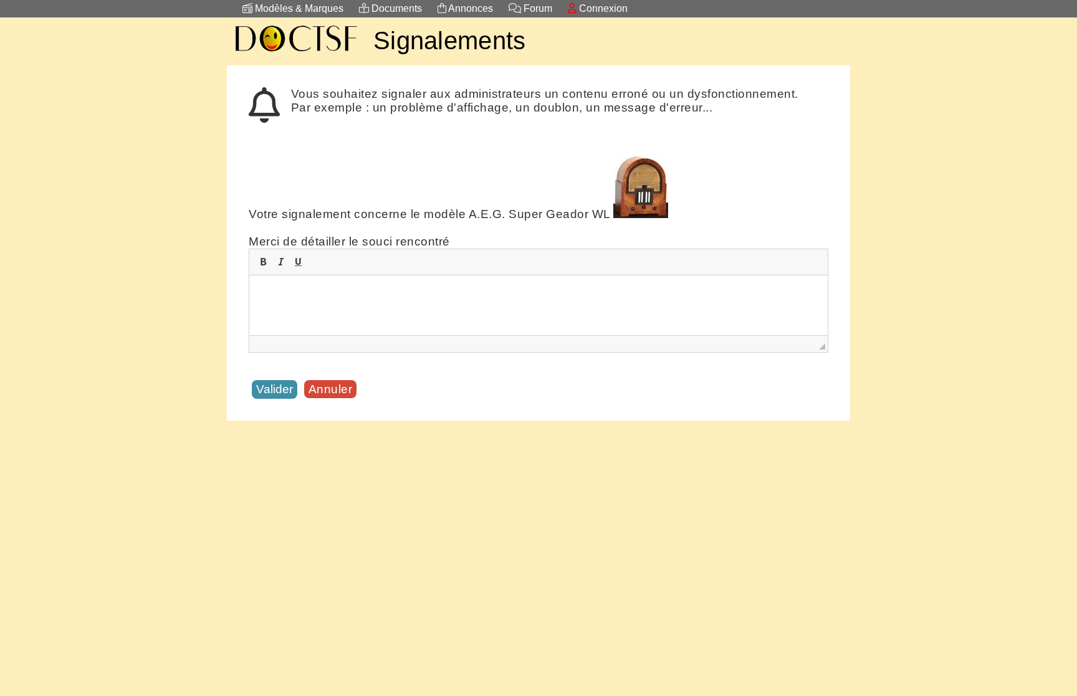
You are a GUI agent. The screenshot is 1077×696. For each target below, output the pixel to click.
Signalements (449, 40)
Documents (395, 8)
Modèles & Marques (297, 8)
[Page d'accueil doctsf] (295, 53)
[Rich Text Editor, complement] (538, 305)
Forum (536, 8)
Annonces (469, 8)
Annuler (331, 389)
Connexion (602, 8)
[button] (263, 262)
